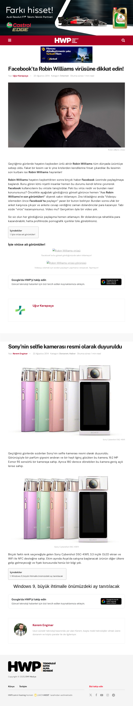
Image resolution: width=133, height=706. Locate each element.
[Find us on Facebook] (96, 695)
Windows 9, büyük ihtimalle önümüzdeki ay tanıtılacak (37, 576)
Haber (72, 353)
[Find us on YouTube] (101, 695)
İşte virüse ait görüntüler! (23, 234)
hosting (22, 695)
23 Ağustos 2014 (42, 75)
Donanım (63, 353)
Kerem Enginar (20, 353)
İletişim (23, 686)
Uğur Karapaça (20, 75)
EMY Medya (30, 676)
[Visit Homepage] (66, 40)
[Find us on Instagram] (107, 695)
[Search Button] (123, 40)
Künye (11, 686)
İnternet (64, 75)
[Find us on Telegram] (113, 695)
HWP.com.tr (13, 695)
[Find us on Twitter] (90, 695)
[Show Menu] (9, 40)
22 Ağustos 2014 (41, 353)
